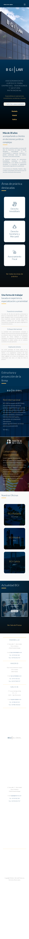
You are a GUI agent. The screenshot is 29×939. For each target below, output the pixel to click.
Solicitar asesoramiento (15, 104)
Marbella (14, 111)
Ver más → (6, 429)
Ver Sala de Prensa (14, 625)
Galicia (14, 119)
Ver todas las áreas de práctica (14, 275)
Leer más (14, 610)
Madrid (14, 115)
